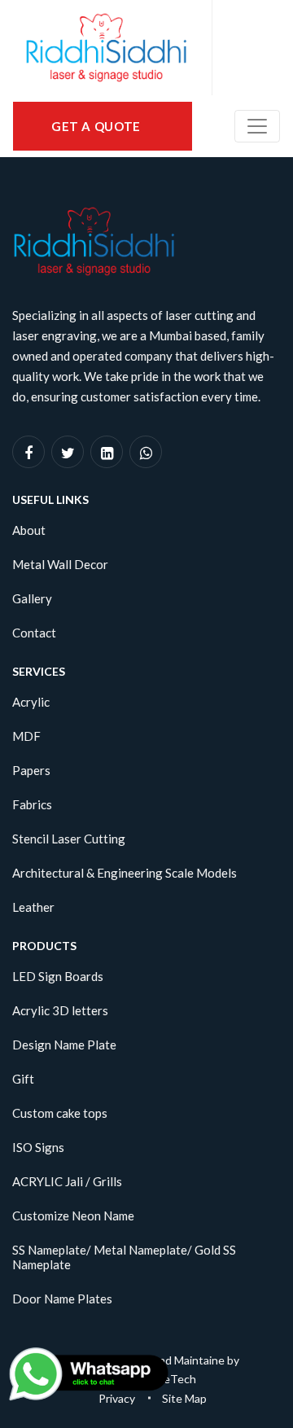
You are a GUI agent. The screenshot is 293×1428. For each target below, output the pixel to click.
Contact (34, 632)
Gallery (32, 598)
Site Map (184, 1398)
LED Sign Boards (57, 976)
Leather (33, 907)
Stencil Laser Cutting (68, 838)
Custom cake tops (59, 1113)
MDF (26, 736)
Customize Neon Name (73, 1215)
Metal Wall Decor (60, 564)
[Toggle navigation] (257, 126)
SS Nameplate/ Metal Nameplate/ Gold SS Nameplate (124, 1257)
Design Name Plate (64, 1044)
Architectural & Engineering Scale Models (124, 872)
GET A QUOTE (97, 126)
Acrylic (31, 701)
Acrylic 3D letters (60, 1010)
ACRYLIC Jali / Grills (67, 1181)
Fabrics (32, 804)
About (29, 530)
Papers (31, 770)
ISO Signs (38, 1147)
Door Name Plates (62, 1298)
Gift (23, 1078)
